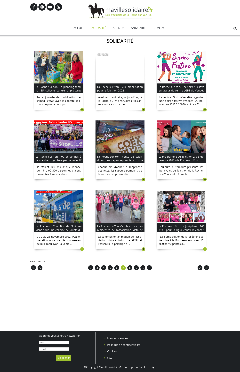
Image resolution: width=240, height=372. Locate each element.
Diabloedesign (147, 367)
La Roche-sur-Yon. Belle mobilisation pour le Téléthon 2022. (120, 88)
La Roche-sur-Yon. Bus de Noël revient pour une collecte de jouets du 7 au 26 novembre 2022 (58, 230)
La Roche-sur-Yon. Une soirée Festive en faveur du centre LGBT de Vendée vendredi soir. (181, 90)
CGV (109, 358)
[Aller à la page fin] (206, 267)
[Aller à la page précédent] (40, 267)
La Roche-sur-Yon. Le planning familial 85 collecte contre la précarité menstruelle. (58, 90)
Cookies (112, 351)
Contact (160, 28)
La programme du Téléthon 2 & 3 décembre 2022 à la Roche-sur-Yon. (181, 158)
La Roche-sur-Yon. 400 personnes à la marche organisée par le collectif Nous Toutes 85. (58, 160)
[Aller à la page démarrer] (33, 267)
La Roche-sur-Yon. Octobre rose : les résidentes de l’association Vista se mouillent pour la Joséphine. (120, 230)
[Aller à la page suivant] (200, 267)
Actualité (98, 28)
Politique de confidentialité (123, 345)
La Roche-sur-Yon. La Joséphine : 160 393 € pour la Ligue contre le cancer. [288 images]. (181, 230)
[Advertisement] (120, 301)
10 (142, 268)
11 (149, 268)
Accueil (79, 28)
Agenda (118, 28)
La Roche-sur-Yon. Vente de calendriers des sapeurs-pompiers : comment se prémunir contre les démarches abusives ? (120, 162)
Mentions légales (117, 338)
